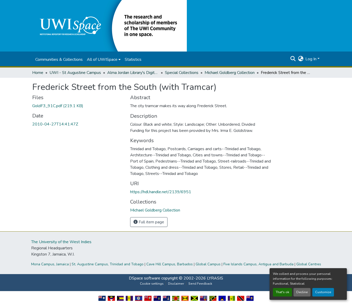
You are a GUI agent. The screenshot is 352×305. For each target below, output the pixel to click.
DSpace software (144, 278)
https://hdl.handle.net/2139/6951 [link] (160, 192)
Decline (302, 292)
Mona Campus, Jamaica (50, 264)
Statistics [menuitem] (133, 59)
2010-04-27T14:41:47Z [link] (55, 124)
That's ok (282, 292)
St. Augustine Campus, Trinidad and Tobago (108, 264)
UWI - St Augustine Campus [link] (75, 72)
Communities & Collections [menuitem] (59, 59)
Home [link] (37, 72)
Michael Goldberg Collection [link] (230, 72)
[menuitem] (104, 59)
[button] (109, 25)
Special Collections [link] (181, 72)
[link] (78, 106)
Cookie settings (152, 284)
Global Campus (208, 264)
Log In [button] (311, 59)
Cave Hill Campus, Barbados (169, 264)
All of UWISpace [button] (102, 59)
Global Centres (308, 264)
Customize (323, 292)
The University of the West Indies (61, 242)
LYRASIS (215, 278)
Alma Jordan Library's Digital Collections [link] (133, 72)
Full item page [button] (151, 222)
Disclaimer (176, 284)
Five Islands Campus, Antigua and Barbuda (258, 264)
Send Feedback (200, 284)
